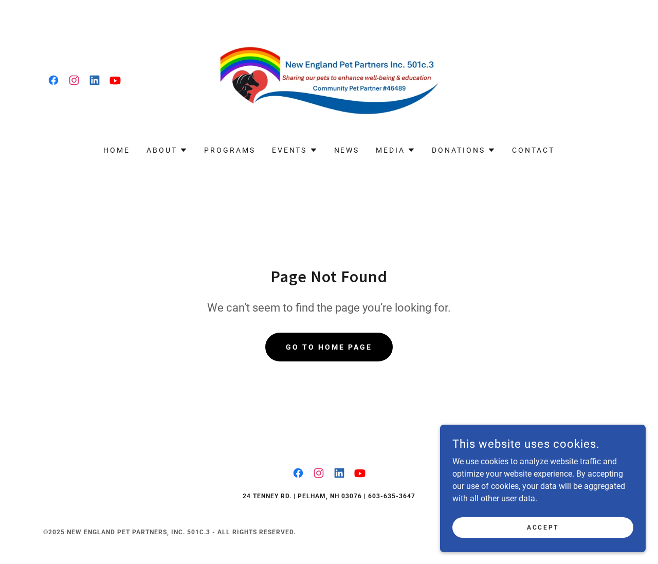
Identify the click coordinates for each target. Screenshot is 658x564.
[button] (167, 150)
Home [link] (116, 150)
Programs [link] (229, 150)
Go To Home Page (329, 347)
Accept (542, 527)
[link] (53, 80)
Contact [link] (533, 150)
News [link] (347, 150)
